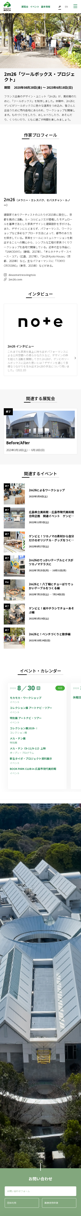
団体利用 (11, 1202)
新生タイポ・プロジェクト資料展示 (31, 758)
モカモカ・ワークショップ (25, 698)
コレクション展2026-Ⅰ (24, 728)
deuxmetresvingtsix (22, 275)
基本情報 (45, 6)
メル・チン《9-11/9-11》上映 (28, 748)
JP (59, 6)
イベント (34, 6)
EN (66, 6)
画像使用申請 (51, 1202)
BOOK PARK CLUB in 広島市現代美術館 (33, 769)
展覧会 (24, 6)
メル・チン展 (18, 738)
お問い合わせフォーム (18, 1191)
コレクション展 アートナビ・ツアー (32, 708)
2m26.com (15, 279)
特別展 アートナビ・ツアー (27, 718)
